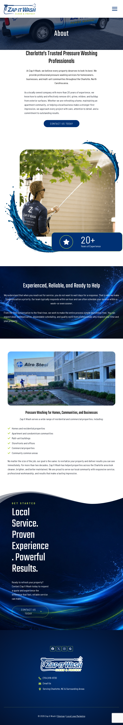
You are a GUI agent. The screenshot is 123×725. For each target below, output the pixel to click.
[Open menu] (114, 9)
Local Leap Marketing (75, 716)
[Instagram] (64, 648)
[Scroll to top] (115, 712)
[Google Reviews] (70, 648)
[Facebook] (52, 648)
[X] (58, 648)
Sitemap (61, 716)
